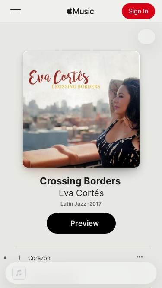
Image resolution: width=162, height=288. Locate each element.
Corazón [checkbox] (39, 257)
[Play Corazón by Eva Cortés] (19, 258)
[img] (80, 11)
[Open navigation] (15, 11)
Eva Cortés (81, 193)
